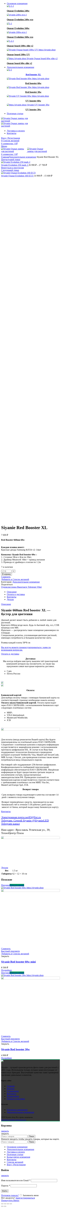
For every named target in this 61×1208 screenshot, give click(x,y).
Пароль (5, 1185)
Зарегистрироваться (25, 1198)
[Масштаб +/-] (11, 1203)
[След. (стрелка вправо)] (5, 1206)
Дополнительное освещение (22, 157)
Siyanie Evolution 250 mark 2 (15, 165)
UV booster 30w (33, 109)
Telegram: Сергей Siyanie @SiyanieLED (25, 820)
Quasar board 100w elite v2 (20, 46)
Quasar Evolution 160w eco (20, 37)
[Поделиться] (5, 1203)
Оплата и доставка (16, 594)
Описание (12, 592)
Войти (4, 1191)
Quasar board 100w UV (18, 54)
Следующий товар (10, 170)
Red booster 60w (33, 83)
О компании (13, 1091)
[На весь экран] (8, 1203)
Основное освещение (17, 1110)
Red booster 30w (33, 92)
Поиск (31, 1136)
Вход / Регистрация (16, 1164)
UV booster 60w (33, 101)
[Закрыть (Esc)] (2, 1203)
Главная (5, 157)
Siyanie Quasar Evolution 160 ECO (17, 176)
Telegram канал (10, 823)
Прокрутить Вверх (10, 1200)
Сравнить (5, 577)
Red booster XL (33, 74)
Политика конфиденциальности (13, 1120)
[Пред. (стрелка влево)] (2, 1206)
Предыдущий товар (10, 159)
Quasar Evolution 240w (18, 11)
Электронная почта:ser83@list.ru (21, 817)
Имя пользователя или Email (15, 1180)
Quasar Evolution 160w (18, 28)
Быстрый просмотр (10, 951)
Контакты (11, 597)
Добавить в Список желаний (15, 579)
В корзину (6, 574)
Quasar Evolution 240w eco (20, 19)
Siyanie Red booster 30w (15, 1049)
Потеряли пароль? (10, 1195)
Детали (10, 599)
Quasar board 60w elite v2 (19, 63)
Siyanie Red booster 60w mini (18, 961)
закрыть (5, 1131)
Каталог (11, 1088)
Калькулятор (13, 1096)
